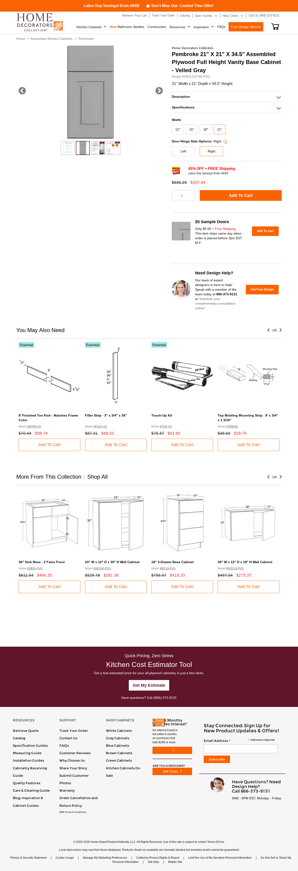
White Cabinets (119, 731)
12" (177, 129)
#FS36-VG (100, 426)
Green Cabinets (119, 760)
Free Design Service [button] (246, 27)
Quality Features (26, 783)
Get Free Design (262, 289)
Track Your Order (73, 731)
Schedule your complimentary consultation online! (215, 303)
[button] (275, 26)
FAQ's (64, 745)
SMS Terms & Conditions (72, 812)
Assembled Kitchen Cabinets (51, 38)
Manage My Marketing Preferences (105, 857)
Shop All (97, 477)
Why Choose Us (72, 760)
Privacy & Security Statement (28, 857)
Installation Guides (28, 760)
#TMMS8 (232, 426)
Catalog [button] (185, 15)
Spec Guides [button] (203, 15)
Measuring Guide (27, 753)
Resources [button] (177, 27)
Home (20, 38)
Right (211, 151)
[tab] (227, 96)
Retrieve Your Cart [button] (134, 15)
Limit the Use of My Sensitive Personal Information (220, 857)
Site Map (153, 862)
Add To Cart (241, 195)
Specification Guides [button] (30, 745)
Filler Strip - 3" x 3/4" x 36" (106, 415)
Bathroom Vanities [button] (127, 27)
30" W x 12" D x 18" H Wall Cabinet (245, 562)
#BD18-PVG (168, 568)
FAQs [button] (221, 27)
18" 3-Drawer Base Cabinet (172, 562)
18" (205, 129)
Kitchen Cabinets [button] (89, 27)
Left (183, 151)
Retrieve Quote (26, 731)
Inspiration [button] (201, 27)
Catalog (19, 738)
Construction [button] (157, 27)
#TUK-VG (166, 426)
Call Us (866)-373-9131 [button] (264, 15)
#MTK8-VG (34, 426)
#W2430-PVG (102, 568)
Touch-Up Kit (161, 415)
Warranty (67, 790)
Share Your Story (73, 768)
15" (191, 129)
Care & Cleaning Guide (31, 790)
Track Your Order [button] (163, 15)
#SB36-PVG (35, 568)
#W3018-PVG (235, 568)
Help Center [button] (230, 15)
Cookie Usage (65, 857)
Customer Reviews (75, 753)
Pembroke (86, 38)
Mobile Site (175, 862)
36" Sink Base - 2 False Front (42, 562)
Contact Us (68, 738)
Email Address (239, 741)
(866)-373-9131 (165, 697)
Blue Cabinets (117, 745)
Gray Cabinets (117, 738)
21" (219, 129)
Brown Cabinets (119, 753)
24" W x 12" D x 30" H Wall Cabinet (112, 562)
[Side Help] (225, 141)
